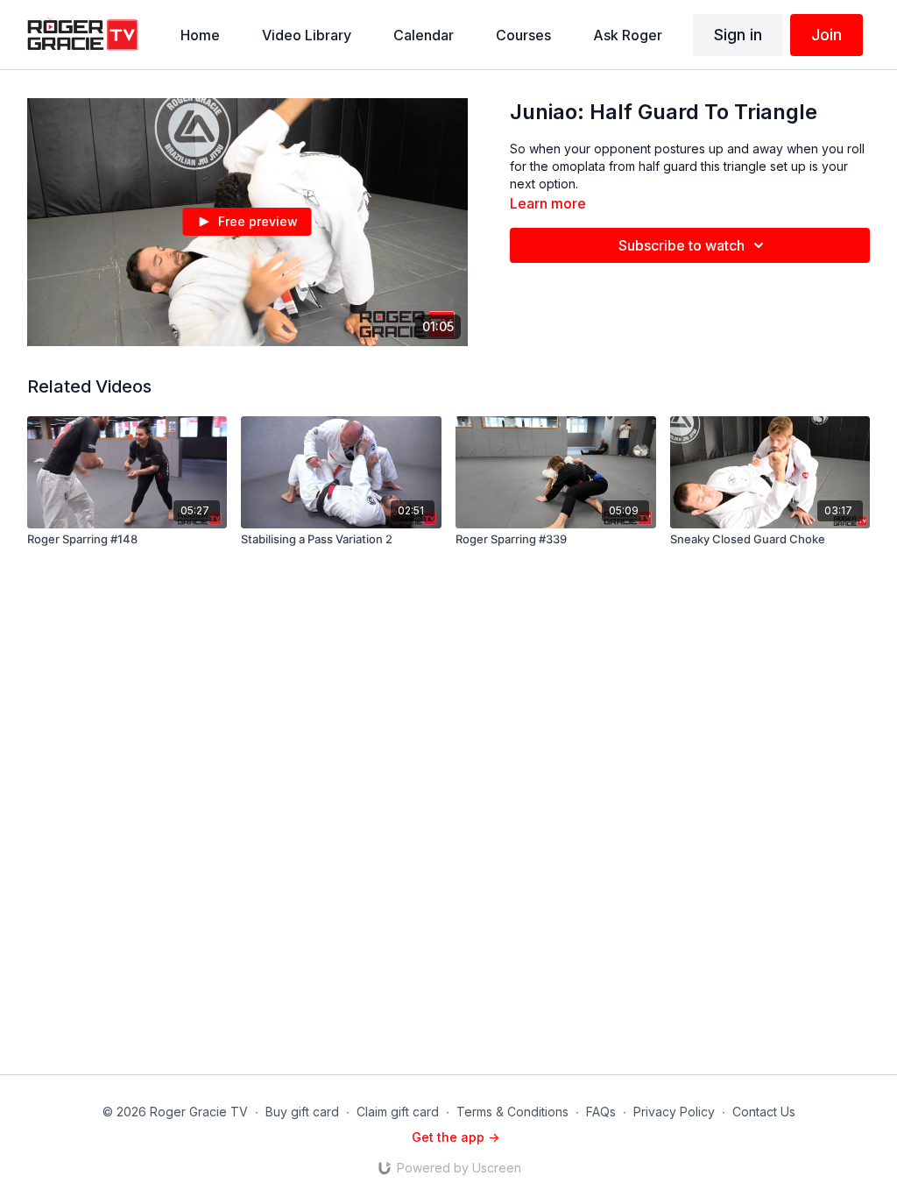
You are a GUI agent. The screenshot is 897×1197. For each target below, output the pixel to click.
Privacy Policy (674, 1111)
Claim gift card (398, 1111)
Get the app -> (455, 1137)
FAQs (601, 1111)
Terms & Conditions (512, 1111)
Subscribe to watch (681, 245)
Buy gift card (302, 1111)
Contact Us (763, 1111)
